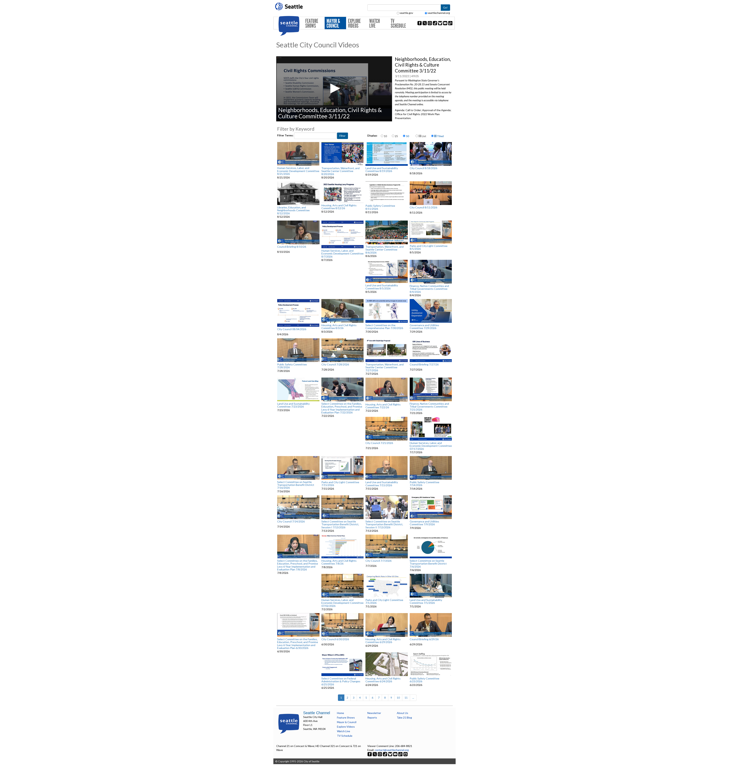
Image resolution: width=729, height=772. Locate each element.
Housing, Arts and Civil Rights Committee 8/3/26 (339, 327)
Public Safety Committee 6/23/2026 (424, 680)
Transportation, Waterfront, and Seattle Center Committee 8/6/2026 (384, 249)
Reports (372, 717)
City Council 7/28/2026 (335, 364)
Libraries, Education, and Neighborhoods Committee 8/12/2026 (293, 210)
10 (385, 136)
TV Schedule (398, 23)
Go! (445, 7)
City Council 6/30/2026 (335, 639)
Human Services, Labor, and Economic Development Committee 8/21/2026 (298, 170)
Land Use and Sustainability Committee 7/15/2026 (381, 484)
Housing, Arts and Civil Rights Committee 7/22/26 (383, 406)
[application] (334, 88)
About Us (402, 713)
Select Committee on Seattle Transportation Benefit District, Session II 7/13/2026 (384, 524)
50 (407, 136)
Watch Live (374, 23)
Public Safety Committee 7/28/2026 (292, 366)
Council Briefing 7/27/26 (424, 364)
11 (406, 697)
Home (340, 713)
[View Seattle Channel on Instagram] (380, 754)
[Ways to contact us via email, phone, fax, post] (405, 754)
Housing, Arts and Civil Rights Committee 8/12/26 (339, 207)
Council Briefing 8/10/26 (291, 246)
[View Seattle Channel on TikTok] (385, 754)
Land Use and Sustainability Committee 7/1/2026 (426, 601)
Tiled (440, 136)
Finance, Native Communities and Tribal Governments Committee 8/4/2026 (429, 288)
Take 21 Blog (404, 717)
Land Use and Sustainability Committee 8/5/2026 (381, 287)
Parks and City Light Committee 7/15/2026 (340, 484)
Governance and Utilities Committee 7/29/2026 (424, 327)
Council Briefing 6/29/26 (424, 639)
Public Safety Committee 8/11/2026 (380, 207)
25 (396, 136)
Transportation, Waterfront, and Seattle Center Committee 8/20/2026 (340, 171)
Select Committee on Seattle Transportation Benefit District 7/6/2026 (428, 563)
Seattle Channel (316, 713)
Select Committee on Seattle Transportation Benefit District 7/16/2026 (295, 485)
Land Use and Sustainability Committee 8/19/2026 (381, 170)
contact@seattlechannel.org (392, 750)
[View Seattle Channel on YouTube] (395, 754)
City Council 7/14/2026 (291, 521)
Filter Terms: (285, 135)
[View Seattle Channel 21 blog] (400, 754)
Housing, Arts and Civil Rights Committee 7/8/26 (339, 562)
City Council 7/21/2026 (379, 443)
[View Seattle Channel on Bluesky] (390, 754)
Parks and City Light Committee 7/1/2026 (384, 601)
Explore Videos (354, 23)
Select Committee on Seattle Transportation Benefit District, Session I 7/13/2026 (340, 524)
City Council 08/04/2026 (291, 329)
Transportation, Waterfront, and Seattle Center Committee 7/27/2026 (384, 367)
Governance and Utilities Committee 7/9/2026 (424, 523)
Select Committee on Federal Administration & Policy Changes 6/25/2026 (340, 681)
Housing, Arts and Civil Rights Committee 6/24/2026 (383, 680)
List (423, 136)
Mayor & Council (333, 23)
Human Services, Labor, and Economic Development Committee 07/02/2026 (342, 602)
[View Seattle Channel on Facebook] (369, 754)
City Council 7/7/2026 (378, 560)
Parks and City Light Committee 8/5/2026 (428, 247)
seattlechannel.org (439, 12)
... (413, 697)
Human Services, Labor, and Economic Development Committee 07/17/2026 (431, 445)
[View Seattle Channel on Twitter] (375, 754)
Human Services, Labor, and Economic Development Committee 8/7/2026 (342, 253)
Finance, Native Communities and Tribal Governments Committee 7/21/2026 (429, 406)
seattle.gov (406, 12)
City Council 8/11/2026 (423, 207)
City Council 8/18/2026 (423, 168)
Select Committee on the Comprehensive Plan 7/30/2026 (384, 327)
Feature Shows (311, 23)
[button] (334, 88)
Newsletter (374, 713)
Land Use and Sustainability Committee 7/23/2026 (293, 405)
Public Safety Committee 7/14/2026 (424, 484)
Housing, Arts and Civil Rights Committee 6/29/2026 (383, 641)
